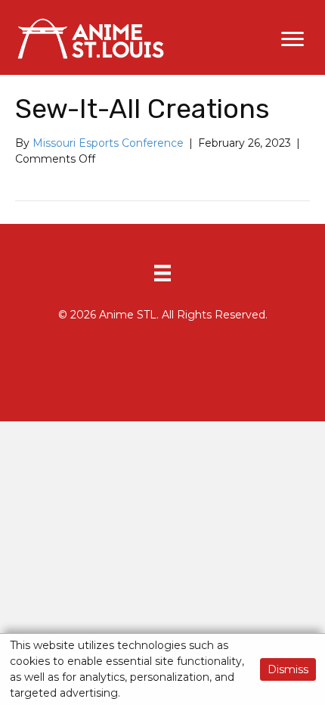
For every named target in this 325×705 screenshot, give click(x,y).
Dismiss (288, 669)
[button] (292, 39)
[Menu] (162, 273)
